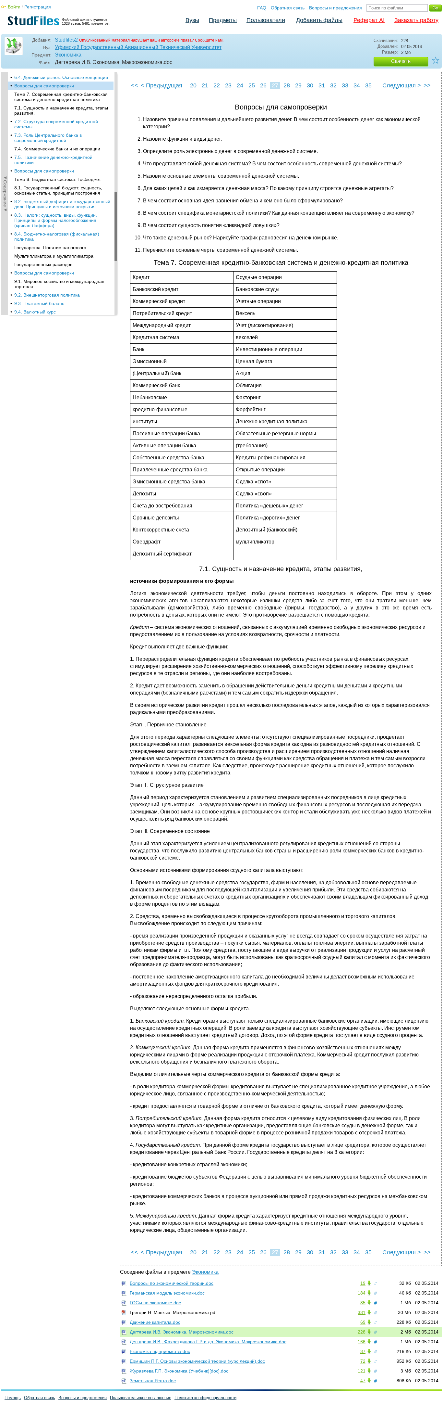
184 (361, 1293)
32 (333, 85)
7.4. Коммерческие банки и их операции (57, 148)
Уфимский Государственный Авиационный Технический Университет (138, 47)
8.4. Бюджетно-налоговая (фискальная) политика (56, 236)
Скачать (401, 61)
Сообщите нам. (209, 40)
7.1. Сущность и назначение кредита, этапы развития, (61, 110)
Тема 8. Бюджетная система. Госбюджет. (58, 179)
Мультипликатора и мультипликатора (53, 256)
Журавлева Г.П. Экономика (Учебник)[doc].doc (179, 1370)
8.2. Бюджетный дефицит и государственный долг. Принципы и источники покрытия (62, 204)
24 (240, 85)
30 (310, 85)
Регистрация (37, 6)
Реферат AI (369, 20)
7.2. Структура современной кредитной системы (56, 124)
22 (216, 85)
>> (427, 85)
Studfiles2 (66, 40)
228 (361, 1332)
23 (228, 85)
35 (368, 85)
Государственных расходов (43, 264)
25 (251, 85)
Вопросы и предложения (335, 7)
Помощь (13, 1397)
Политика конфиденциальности (205, 1397)
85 (362, 1302)
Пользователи (265, 20)
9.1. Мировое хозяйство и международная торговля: (59, 284)
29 (298, 85)
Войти (14, 6)
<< (134, 85)
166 (361, 1341)
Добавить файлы (319, 20)
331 (361, 1312)
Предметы (223, 20)
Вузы (192, 20)
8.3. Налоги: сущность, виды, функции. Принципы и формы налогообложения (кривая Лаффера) (55, 220)
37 (362, 1351)
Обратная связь (288, 7)
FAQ (261, 7)
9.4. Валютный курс (35, 311)
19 (362, 1283)
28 (286, 85)
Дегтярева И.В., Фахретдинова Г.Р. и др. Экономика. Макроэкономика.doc (208, 1341)
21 (205, 85)
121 (361, 1370)
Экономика (68, 54)
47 (362, 1380)
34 (356, 85)
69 (362, 1322)
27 (275, 85)
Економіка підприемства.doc (160, 1351)
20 (193, 85)
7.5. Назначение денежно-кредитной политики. (53, 160)
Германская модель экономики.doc (167, 1293)
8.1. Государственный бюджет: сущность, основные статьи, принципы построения (58, 190)
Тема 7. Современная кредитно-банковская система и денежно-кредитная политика (61, 97)
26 (263, 85)
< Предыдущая (161, 85)
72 (362, 1361)
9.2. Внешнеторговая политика (47, 295)
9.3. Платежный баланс (39, 303)
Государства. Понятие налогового (50, 247)
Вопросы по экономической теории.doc (171, 1283)
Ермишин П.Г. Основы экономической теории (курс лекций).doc (197, 1361)
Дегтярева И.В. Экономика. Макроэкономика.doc (181, 1332)
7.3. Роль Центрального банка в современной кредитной (48, 138)
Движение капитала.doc (155, 1322)
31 (321, 85)
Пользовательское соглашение (140, 1397)
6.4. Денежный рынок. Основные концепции (61, 77)
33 (345, 85)
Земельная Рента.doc (153, 1380)
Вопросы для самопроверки (44, 85)
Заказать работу (416, 20)
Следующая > (401, 85)
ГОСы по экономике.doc (155, 1302)
